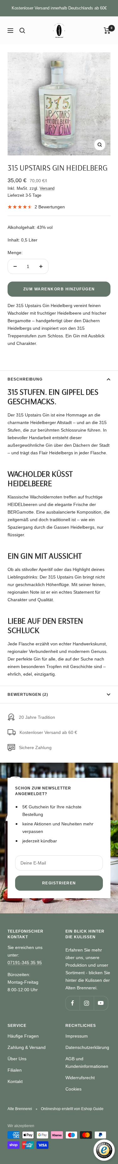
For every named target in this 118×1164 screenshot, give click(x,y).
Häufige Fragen (23, 1036)
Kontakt (15, 1081)
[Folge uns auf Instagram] (87, 1003)
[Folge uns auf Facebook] (72, 1003)
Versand (47, 188)
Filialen (15, 1070)
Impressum (76, 1036)
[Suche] (22, 30)
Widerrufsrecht (80, 1077)
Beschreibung (25, 379)
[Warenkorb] (107, 30)
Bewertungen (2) (28, 694)
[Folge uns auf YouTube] (101, 1003)
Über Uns (17, 1058)
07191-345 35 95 (25, 962)
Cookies (73, 1088)
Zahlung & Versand (27, 1047)
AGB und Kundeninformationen (86, 1062)
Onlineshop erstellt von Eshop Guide (72, 1109)
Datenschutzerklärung (87, 1047)
